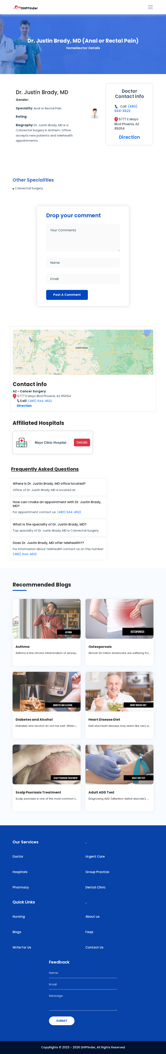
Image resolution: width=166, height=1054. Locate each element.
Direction (129, 137)
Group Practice (97, 872)
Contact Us (94, 947)
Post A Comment (67, 295)
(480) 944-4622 (125, 108)
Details (82, 442)
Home (71, 48)
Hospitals (20, 872)
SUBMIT (61, 1021)
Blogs (17, 932)
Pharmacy (21, 887)
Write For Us (22, 947)
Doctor (18, 856)
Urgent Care (95, 856)
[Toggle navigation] (150, 7)
